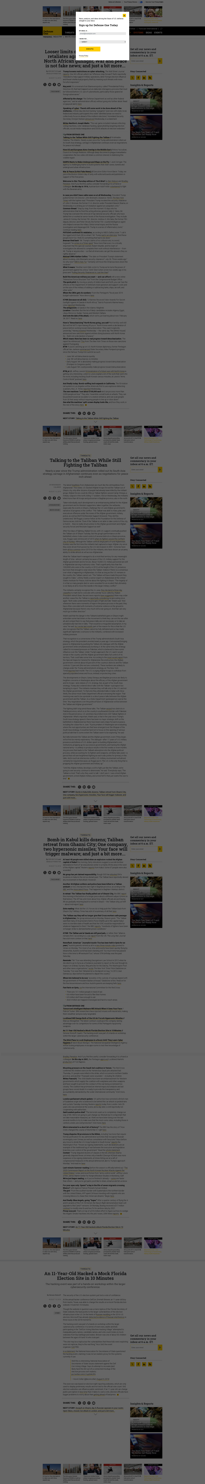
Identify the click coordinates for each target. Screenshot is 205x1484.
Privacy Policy (83, 56)
